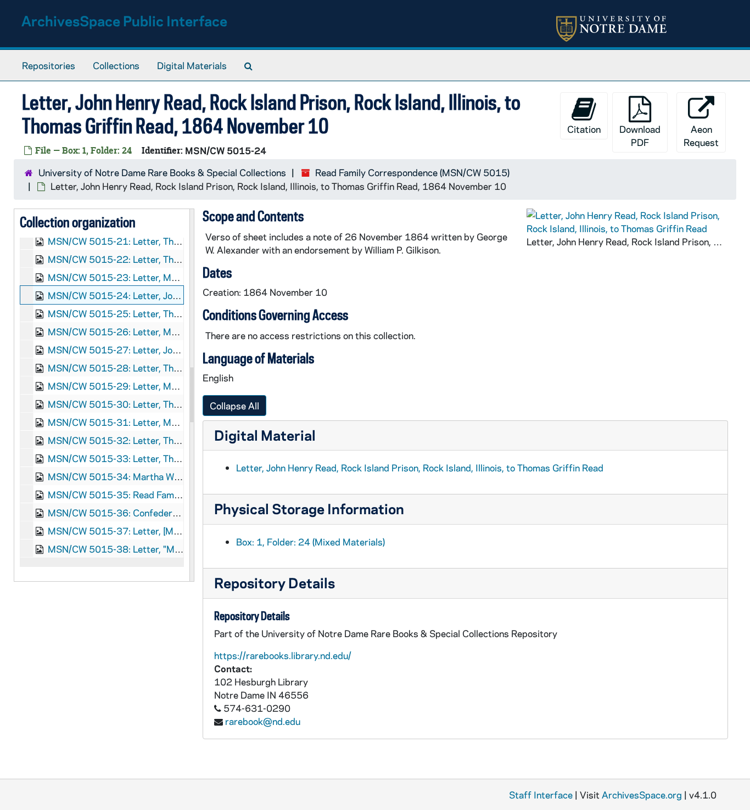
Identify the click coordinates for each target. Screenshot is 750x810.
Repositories (48, 65)
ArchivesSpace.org (642, 795)
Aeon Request (701, 135)
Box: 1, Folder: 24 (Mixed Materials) (310, 542)
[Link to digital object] (627, 222)
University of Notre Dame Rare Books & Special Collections (162, 172)
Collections (116, 65)
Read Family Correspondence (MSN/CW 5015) (412, 172)
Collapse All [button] (234, 406)
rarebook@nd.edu (262, 721)
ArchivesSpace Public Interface (124, 21)
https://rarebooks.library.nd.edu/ (282, 655)
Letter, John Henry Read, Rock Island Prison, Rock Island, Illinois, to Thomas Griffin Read (419, 468)
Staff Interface (541, 795)
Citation (584, 129)
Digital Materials (192, 65)
